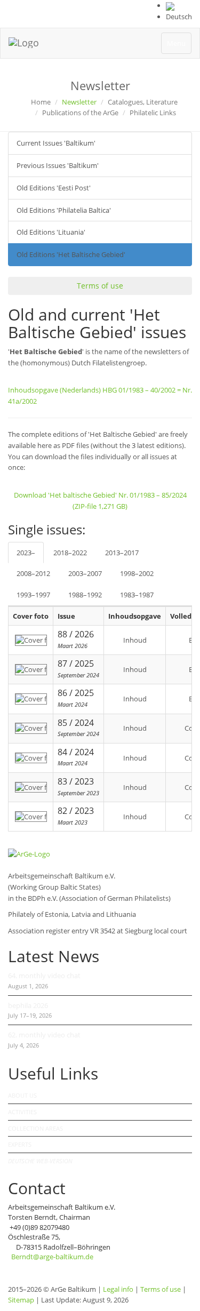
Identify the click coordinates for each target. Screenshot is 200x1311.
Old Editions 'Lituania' (51, 232)
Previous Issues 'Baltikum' (58, 165)
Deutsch (179, 16)
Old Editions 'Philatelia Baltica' (64, 210)
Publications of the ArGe (80, 112)
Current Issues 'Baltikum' (56, 143)
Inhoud (135, 640)
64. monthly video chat (44, 975)
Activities (22, 1112)
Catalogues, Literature (143, 102)
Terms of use (100, 286)
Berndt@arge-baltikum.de (52, 1256)
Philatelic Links (153, 112)
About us (22, 1095)
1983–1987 (137, 594)
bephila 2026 (28, 1005)
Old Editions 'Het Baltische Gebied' (71, 254)
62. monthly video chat (44, 1035)
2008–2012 (33, 573)
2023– (26, 552)
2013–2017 (122, 552)
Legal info (118, 1289)
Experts (19, 1144)
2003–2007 (85, 573)
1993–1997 (33, 594)
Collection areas (35, 1128)
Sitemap (21, 1300)
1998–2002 (137, 573)
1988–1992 (85, 594)
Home (41, 102)
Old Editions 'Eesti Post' (54, 188)
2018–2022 (70, 552)
